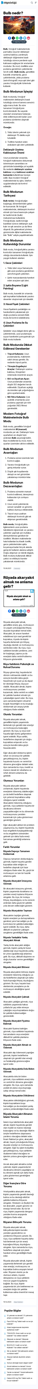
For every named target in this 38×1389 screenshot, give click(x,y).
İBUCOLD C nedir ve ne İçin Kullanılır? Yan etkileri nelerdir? (17, 1346)
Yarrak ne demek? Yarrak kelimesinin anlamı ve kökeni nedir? (20, 1373)
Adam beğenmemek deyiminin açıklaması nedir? (18, 1328)
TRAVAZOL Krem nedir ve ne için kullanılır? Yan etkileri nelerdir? (19, 1334)
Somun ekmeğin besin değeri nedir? (20, 1363)
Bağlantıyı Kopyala (20, 42)
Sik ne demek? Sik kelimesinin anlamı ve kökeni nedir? (20, 1352)
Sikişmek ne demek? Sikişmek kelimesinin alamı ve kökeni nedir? (19, 1340)
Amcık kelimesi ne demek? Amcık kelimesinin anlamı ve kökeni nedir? (19, 1367)
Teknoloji (17, 568)
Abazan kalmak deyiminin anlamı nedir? (18, 1358)
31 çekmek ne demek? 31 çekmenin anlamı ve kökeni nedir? (20, 1316)
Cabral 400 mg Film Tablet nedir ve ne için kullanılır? (19, 1379)
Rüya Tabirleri (18, 1302)
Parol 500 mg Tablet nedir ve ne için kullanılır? (20, 1322)
